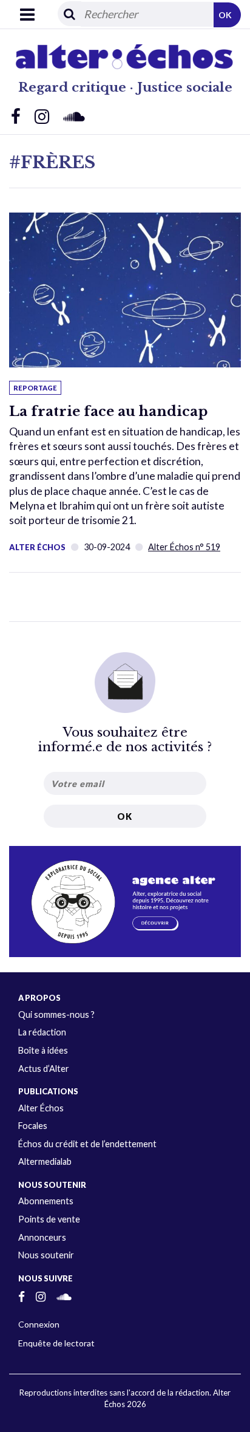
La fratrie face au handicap (108, 411)
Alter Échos (37, 547)
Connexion (38, 1324)
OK (225, 15)
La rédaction (42, 1032)
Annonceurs (42, 1237)
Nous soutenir (46, 1255)
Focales (32, 1125)
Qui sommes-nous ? (56, 1014)
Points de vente (49, 1219)
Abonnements (45, 1201)
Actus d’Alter (43, 1068)
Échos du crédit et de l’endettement (87, 1144)
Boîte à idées (43, 1050)
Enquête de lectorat (56, 1343)
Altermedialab (45, 1161)
